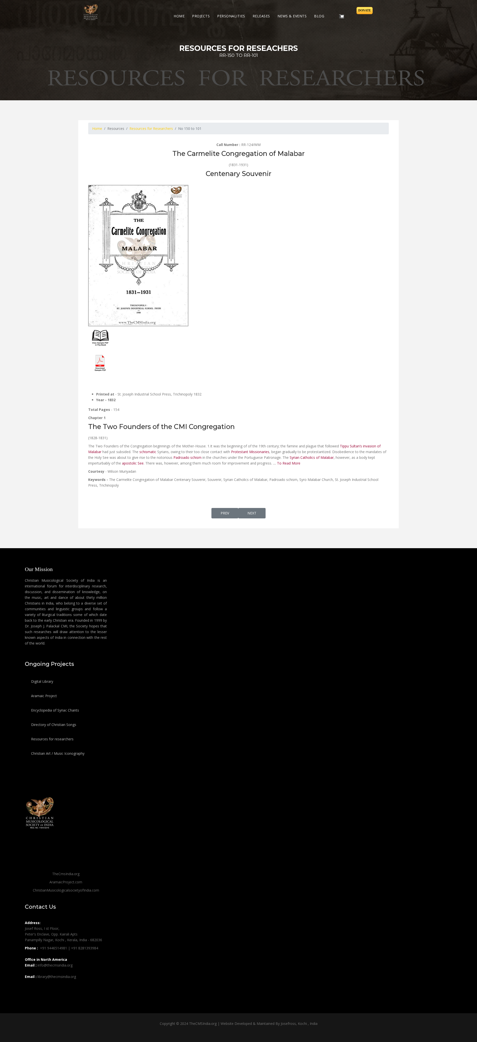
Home (179, 16)
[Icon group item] (29, 987)
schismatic (147, 451)
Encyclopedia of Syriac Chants (54, 710)
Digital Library (41, 681)
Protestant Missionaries (250, 451)
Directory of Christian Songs (53, 724)
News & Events (292, 16)
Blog (319, 16)
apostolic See (133, 463)
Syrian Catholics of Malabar (312, 457)
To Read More (288, 463)
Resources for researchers (52, 739)
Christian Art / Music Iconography (57, 753)
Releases (261, 16)
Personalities (231, 16)
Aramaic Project (43, 695)
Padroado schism (187, 457)
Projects (201, 16)
